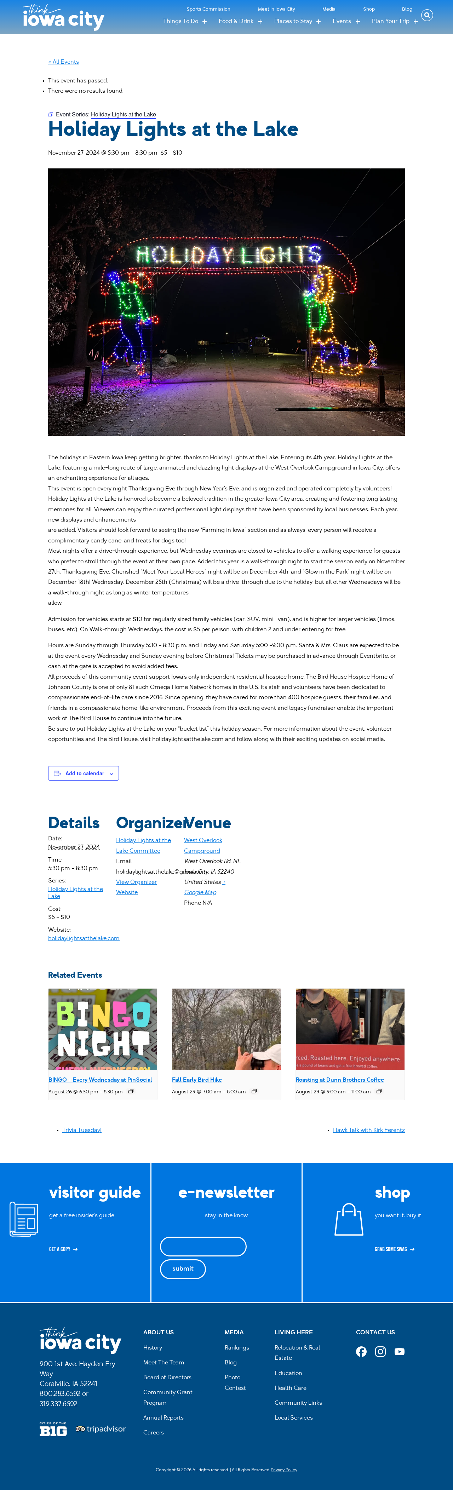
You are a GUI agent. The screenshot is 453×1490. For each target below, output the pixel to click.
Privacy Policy (284, 1470)
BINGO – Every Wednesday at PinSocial (100, 1080)
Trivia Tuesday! (82, 1130)
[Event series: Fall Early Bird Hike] (254, 1091)
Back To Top (444, 533)
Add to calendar (84, 773)
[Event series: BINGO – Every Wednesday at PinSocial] (130, 1091)
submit (183, 1269)
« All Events (63, 62)
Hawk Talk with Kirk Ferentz (369, 1130)
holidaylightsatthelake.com (84, 939)
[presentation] (102, 1029)
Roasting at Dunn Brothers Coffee (340, 1080)
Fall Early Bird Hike (197, 1080)
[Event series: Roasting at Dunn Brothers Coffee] (379, 1091)
